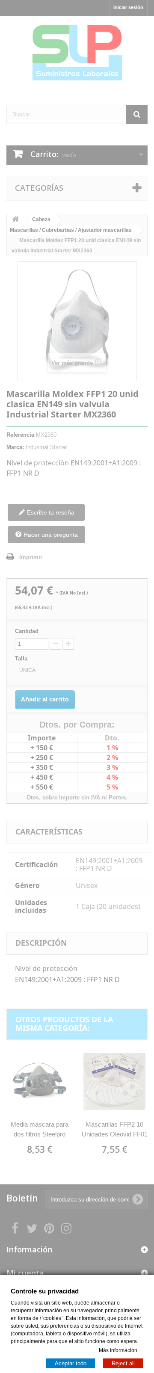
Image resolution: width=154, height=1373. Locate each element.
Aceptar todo (70, 1363)
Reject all (123, 1363)
